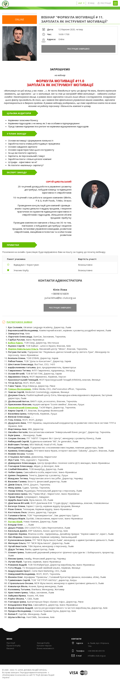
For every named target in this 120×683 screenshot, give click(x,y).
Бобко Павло (15, 342)
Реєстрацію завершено (78, 49)
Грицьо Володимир (19, 388)
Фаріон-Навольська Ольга (23, 348)
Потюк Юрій (15, 521)
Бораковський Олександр (23, 407)
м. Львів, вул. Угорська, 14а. (98, 644)
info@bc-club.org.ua (97, 655)
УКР (80, 3)
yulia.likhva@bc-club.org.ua (60, 298)
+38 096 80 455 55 (96, 651)
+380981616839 (60, 293)
